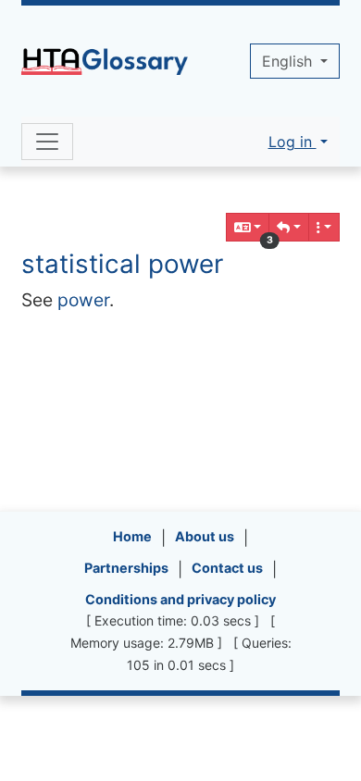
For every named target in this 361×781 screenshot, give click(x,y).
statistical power (122, 263)
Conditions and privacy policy (180, 599)
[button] (288, 227)
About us (204, 536)
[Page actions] (324, 227)
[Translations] (248, 227)
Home (132, 536)
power (83, 300)
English (289, 61)
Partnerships (126, 568)
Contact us (227, 568)
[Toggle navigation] (47, 141)
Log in (292, 141)
